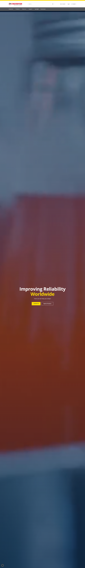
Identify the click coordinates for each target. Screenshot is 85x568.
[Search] (52, 4)
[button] (2, 565)
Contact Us (36, 303)
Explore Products (47, 303)
